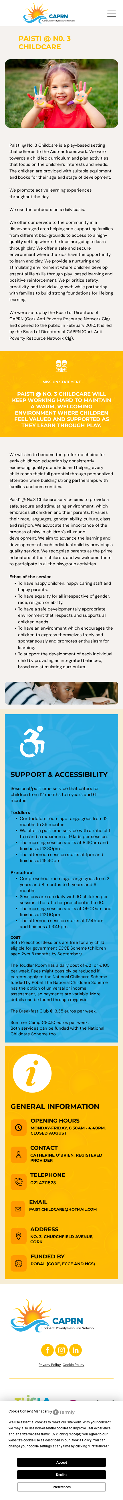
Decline (61, 1475)
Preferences (62, 1487)
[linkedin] (75, 1351)
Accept (61, 1463)
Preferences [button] (98, 1446)
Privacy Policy (50, 1364)
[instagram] (61, 1351)
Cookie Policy (73, 1364)
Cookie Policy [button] (81, 1440)
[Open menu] (111, 13)
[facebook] (47, 1351)
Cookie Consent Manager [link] (28, 1411)
